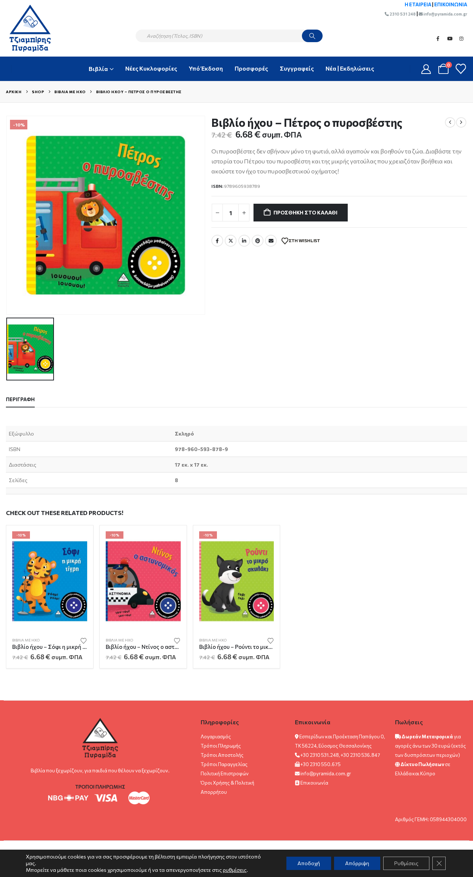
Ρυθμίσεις (406, 863)
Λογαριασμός (216, 736)
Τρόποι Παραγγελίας (224, 764)
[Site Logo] (26, 28)
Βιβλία (98, 68)
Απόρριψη (357, 863)
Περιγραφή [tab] (20, 399)
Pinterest (257, 241)
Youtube (450, 38)
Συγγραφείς (297, 68)
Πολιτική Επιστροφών (225, 773)
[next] (461, 122)
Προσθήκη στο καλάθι (305, 212)
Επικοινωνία (314, 783)
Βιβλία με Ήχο (26, 640)
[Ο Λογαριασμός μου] (426, 69)
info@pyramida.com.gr (445, 13)
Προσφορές (251, 68)
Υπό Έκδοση (206, 68)
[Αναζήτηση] (312, 36)
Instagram (461, 38)
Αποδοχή (308, 863)
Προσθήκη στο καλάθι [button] (75, 543)
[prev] (450, 122)
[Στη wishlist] (83, 640)
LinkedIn (244, 241)
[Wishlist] (461, 69)
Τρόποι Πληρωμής (221, 746)
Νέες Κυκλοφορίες (151, 68)
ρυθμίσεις (234, 870)
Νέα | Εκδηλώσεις (350, 68)
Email (271, 241)
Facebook (438, 38)
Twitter (230, 241)
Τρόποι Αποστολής (222, 755)
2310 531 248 (402, 13)
